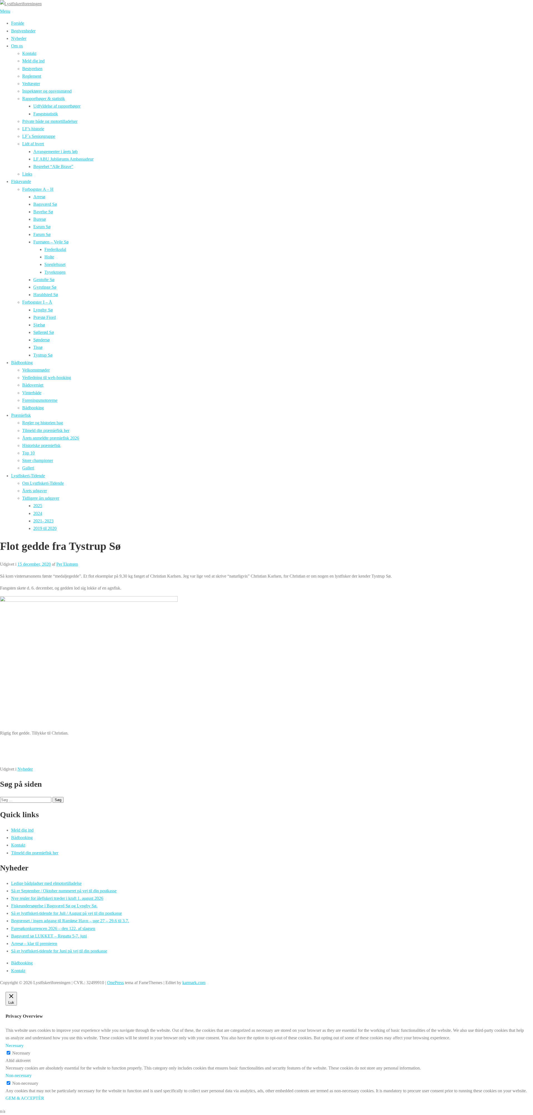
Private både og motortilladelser (49, 121)
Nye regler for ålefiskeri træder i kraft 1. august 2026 (57, 898)
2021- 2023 (43, 521)
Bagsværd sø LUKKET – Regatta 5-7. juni (49, 936)
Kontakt (29, 53)
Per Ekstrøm (67, 564)
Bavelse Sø (43, 211)
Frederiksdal (55, 249)
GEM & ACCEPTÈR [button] (25, 1098)
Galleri (28, 468)
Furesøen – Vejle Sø (51, 242)
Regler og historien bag (42, 422)
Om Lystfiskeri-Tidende (43, 483)
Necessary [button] (15, 1045)
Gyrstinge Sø (44, 287)
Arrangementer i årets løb (55, 151)
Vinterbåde (31, 392)
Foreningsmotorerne (39, 400)
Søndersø (41, 339)
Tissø (37, 347)
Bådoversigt (32, 385)
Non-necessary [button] (19, 1075)
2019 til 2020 (45, 528)
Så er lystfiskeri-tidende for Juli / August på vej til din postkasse (66, 913)
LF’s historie (33, 128)
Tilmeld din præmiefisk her (45, 430)
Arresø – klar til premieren (34, 943)
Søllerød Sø (43, 332)
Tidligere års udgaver (40, 498)
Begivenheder (23, 31)
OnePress (115, 982)
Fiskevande (21, 181)
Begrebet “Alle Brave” (53, 166)
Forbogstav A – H (38, 189)
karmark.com (193, 982)
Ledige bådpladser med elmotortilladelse (46, 883)
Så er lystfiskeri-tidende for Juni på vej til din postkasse (59, 951)
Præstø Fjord (44, 317)
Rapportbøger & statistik (43, 98)
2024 (37, 513)
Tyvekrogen (55, 272)
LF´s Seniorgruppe (38, 136)
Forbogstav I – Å (37, 302)
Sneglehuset (55, 264)
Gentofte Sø (43, 279)
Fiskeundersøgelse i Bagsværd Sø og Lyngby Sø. (54, 905)
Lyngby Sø (43, 310)
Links (27, 174)
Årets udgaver (34, 490)
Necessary (21, 1053)
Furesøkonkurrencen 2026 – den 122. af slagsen (53, 928)
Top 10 (28, 453)
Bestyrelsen (32, 68)
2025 (37, 505)
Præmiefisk (21, 415)
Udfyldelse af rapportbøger (57, 106)
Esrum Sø (42, 226)
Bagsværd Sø (45, 204)
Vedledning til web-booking (46, 377)
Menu (5, 11)
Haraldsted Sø (45, 294)
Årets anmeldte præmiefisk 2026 (50, 438)
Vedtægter (31, 83)
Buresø (39, 219)
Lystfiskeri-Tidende (28, 475)
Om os (17, 46)
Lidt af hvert (33, 143)
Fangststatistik (45, 113)
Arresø (39, 196)
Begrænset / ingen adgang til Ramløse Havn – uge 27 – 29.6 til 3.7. (70, 920)
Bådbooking (22, 362)
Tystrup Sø (42, 355)
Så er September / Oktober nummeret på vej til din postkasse (64, 890)
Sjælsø (39, 324)
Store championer (37, 460)
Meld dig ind (33, 61)
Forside (17, 23)
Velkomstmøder (36, 370)
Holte (49, 257)
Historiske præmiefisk (41, 445)
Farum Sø (42, 234)
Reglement (31, 76)
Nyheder (18, 38)
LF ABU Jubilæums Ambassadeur (63, 159)
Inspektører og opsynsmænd (47, 91)
